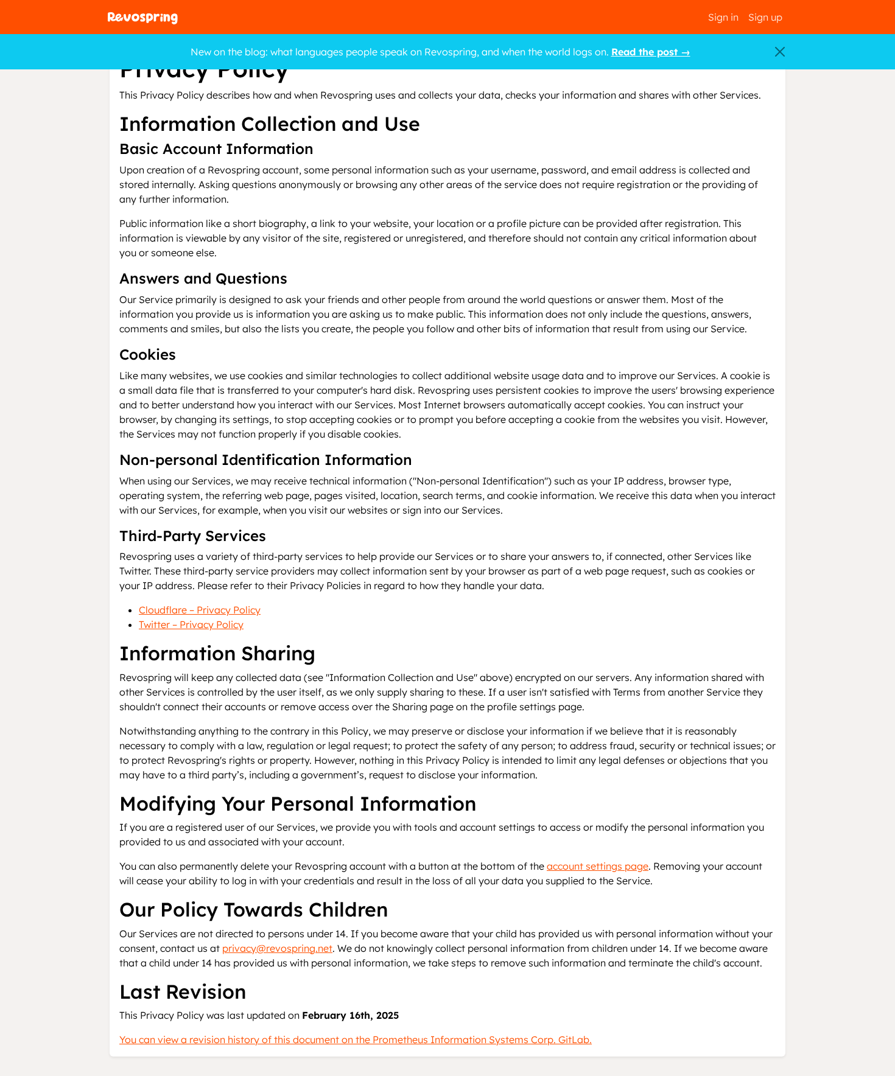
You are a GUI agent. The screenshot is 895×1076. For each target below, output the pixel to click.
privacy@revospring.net (277, 948)
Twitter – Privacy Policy (191, 624)
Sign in (723, 17)
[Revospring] (143, 17)
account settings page (597, 866)
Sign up (765, 17)
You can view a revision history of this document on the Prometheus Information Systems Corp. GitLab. (355, 1039)
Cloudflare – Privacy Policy (200, 610)
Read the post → (650, 52)
